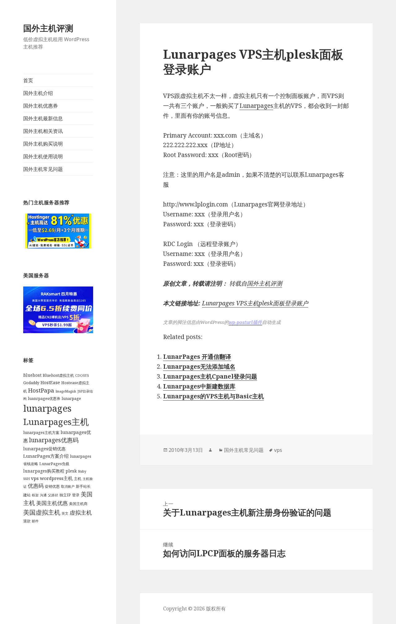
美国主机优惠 (52, 503)
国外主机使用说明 (43, 156)
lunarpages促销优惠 (44, 449)
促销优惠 (52, 486)
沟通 (43, 495)
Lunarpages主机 (56, 421)
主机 (77, 478)
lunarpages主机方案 (41, 432)
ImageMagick (65, 391)
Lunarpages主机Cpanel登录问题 (210, 376)
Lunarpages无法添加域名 (199, 367)
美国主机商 (78, 503)
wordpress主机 (56, 478)
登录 (76, 495)
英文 (65, 513)
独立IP (65, 495)
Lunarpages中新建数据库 (199, 386)
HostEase (50, 382)
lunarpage (71, 398)
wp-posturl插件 (245, 322)
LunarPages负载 (54, 463)
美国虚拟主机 (41, 512)
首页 (28, 80)
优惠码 (36, 485)
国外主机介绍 (38, 93)
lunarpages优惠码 (54, 440)
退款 (27, 521)
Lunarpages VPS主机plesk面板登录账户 (255, 303)
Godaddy (31, 382)
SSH (26, 479)
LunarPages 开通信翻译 (197, 357)
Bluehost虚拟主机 (58, 375)
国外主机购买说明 (43, 143)
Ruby (82, 471)
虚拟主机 (81, 512)
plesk (71, 471)
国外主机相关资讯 (43, 131)
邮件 (35, 521)
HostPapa (41, 390)
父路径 (53, 495)
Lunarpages (256, 106)
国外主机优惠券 (40, 105)
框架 (35, 495)
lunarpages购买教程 (43, 471)
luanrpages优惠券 (44, 398)
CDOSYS (82, 375)
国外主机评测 (48, 28)
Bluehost (32, 375)
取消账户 (68, 486)
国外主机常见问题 (43, 169)
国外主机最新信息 (43, 118)
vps (35, 478)
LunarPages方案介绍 (46, 456)
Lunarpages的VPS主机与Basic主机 (213, 396)
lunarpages (47, 408)
